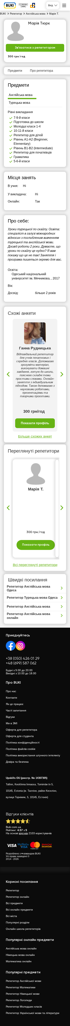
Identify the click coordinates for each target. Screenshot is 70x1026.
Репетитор (12, 890)
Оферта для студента (20, 736)
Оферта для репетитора (21, 729)
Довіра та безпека (17, 761)
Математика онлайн (19, 961)
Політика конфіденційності (22, 742)
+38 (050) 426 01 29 (22, 659)
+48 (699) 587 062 (21, 663)
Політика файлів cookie (20, 748)
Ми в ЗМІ (11, 723)
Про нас (11, 691)
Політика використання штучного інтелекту (33, 755)
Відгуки (10, 716)
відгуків (23, 833)
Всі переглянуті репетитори (35, 565)
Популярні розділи (17, 922)
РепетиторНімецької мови (22, 993)
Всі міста (11, 916)
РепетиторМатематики (20, 987)
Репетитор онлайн (17, 896)
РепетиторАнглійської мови (23, 980)
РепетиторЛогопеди (19, 1000)
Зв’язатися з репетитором (35, 47)
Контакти (11, 697)
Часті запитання (16, 710)
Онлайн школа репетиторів (23, 928)
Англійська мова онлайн (21, 948)
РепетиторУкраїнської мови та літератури (32, 1013)
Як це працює (14, 704)
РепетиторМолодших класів (24, 1006)
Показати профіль (35, 423)
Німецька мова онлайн (20, 954)
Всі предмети (14, 903)
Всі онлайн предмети (19, 909)
